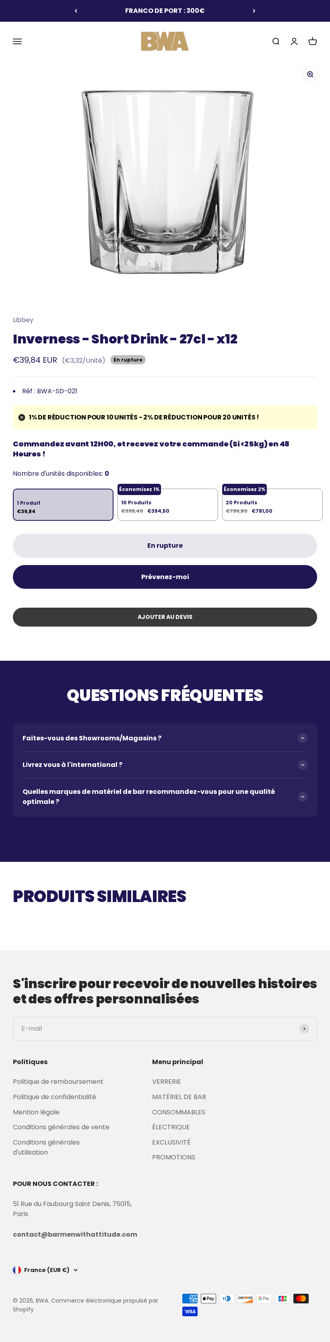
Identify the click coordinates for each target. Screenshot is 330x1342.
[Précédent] (75, 11)
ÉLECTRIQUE (171, 1127)
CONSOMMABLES (178, 1112)
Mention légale (36, 1112)
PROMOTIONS (173, 1157)
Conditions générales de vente (61, 1127)
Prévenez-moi (165, 577)
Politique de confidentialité (54, 1097)
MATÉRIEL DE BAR (179, 1097)
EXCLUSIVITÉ (171, 1142)
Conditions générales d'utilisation (46, 1147)
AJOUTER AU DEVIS (165, 617)
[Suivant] (254, 11)
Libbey (23, 320)
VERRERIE (166, 1081)
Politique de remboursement (58, 1081)
